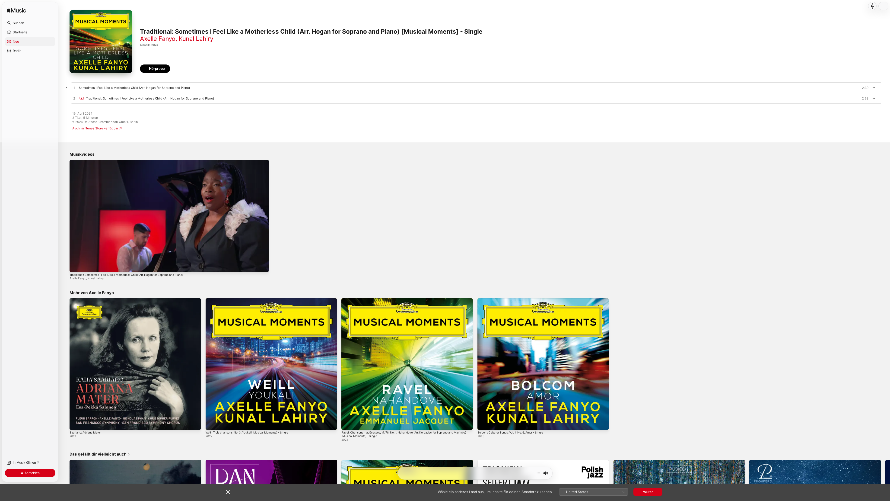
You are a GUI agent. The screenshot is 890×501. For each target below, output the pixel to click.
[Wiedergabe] (75, 266)
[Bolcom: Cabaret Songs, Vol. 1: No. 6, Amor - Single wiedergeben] (483, 424)
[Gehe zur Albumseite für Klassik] (872, 6)
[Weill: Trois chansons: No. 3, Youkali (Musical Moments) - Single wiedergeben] (211, 424)
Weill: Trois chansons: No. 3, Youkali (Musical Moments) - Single (252, 300)
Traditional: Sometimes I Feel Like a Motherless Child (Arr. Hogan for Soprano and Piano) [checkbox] (150, 98)
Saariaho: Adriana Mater (87, 300)
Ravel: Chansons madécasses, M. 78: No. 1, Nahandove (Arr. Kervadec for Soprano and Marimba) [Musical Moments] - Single (404, 302)
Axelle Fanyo (157, 38)
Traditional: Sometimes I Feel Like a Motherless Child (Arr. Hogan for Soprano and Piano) (126, 274)
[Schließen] (228, 492)
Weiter (648, 492)
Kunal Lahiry (196, 38)
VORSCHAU (862, 87)
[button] (30, 23)
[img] (16, 10)
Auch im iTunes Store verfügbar (95, 128)
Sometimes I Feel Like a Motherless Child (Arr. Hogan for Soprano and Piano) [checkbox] (134, 88)
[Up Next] (538, 473)
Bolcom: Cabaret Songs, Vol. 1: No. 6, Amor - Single (514, 300)
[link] (100, 454)
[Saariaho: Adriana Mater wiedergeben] (75, 424)
